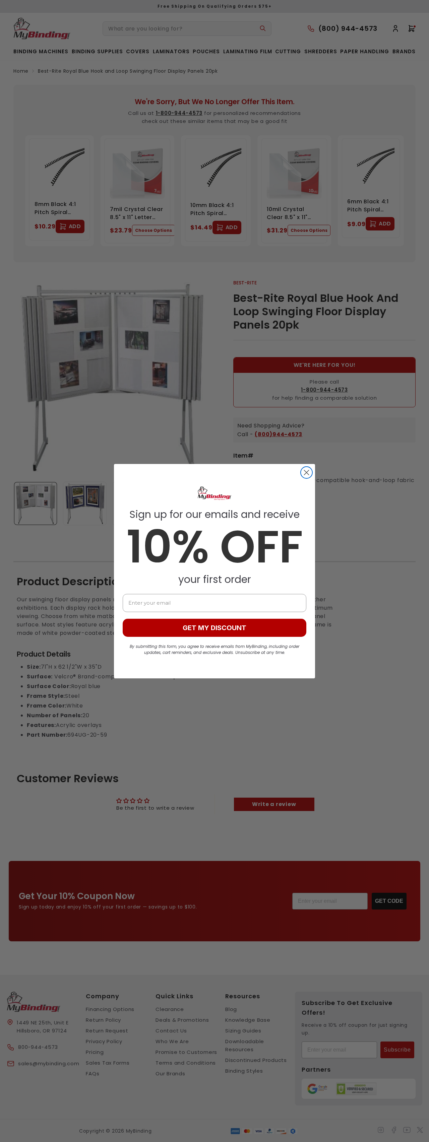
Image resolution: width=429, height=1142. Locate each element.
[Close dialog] (306, 472)
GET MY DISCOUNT (214, 628)
